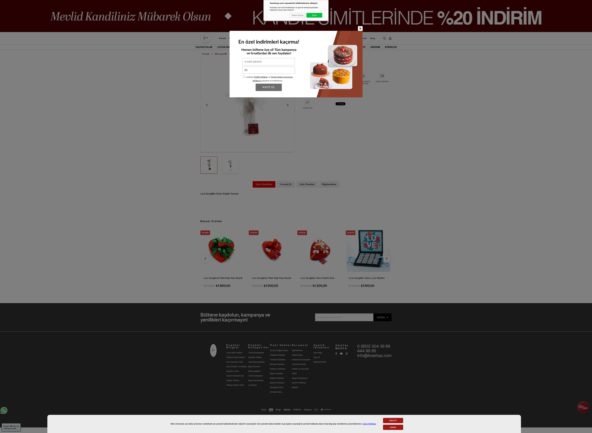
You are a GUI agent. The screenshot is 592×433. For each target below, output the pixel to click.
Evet (314, 15)
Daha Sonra (297, 15)
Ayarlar (393, 427)
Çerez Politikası (369, 423)
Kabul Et (393, 420)
